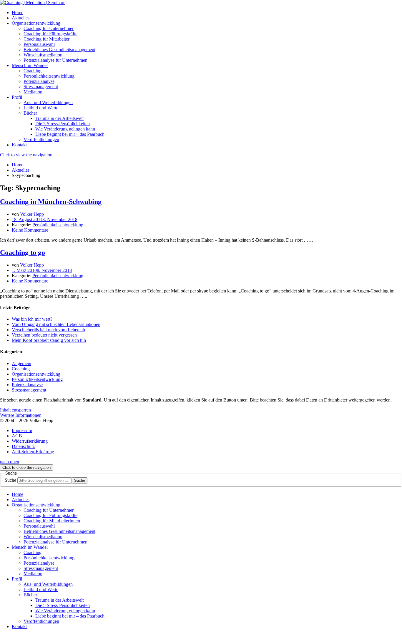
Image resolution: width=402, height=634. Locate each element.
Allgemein (21, 363)
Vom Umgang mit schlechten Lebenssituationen (56, 324)
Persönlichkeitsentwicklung (57, 224)
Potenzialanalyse (27, 384)
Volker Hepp (32, 214)
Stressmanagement (29, 389)
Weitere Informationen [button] (20, 415)
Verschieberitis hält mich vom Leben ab (48, 329)
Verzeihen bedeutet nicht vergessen (44, 334)
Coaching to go (22, 252)
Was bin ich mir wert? (32, 319)
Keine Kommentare (30, 229)
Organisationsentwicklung (36, 374)
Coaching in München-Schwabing (51, 201)
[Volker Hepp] (32, 2)
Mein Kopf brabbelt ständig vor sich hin (49, 340)
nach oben (9, 461)
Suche (10, 480)
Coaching (21, 368)
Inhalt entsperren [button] (15, 409)
